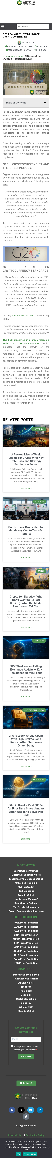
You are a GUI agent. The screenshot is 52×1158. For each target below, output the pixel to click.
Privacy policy (30, 1154)
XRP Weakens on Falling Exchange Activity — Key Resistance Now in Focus (26, 669)
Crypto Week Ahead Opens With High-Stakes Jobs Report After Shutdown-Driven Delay (26, 740)
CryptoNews (17, 56)
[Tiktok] (26, 1116)
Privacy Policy (15, 1135)
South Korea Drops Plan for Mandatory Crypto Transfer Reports (26, 530)
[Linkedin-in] (40, 1110)
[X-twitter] (21, 1110)
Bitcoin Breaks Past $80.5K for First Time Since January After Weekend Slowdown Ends (26, 810)
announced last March (24, 315)
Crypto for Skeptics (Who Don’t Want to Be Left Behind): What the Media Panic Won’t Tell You (26, 601)
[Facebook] (12, 1110)
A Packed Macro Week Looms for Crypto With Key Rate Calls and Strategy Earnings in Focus (26, 459)
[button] (2, 26)
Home (6, 56)
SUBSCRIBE (26, 1057)
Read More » (26, 488)
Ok (18, 1154)
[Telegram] (30, 1110)
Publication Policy (35, 1135)
